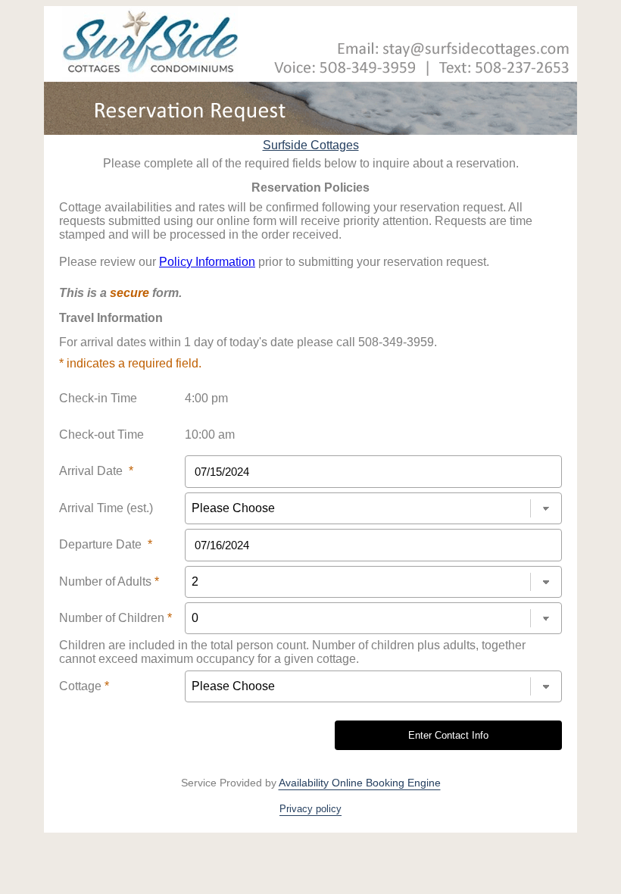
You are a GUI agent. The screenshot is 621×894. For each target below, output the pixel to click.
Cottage (84, 686)
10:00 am (210, 434)
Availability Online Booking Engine (360, 783)
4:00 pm (206, 398)
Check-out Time (101, 434)
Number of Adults (109, 581)
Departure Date (105, 544)
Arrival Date (96, 470)
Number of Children (115, 617)
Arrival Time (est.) (106, 508)
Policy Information (207, 261)
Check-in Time (98, 398)
